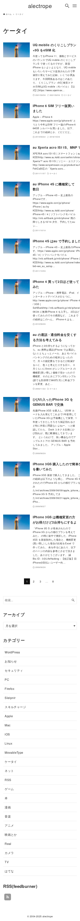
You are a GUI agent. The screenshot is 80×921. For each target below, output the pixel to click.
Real (8, 844)
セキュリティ (14, 670)
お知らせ (11, 661)
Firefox (9, 689)
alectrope (40, 6)
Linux (8, 743)
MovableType (14, 752)
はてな (9, 871)
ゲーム (9, 789)
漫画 (8, 807)
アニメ (9, 825)
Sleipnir (10, 698)
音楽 (8, 816)
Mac (7, 725)
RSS (8, 780)
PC (7, 679)
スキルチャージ (15, 707)
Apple (9, 716)
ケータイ (11, 761)
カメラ (9, 853)
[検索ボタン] (67, 5)
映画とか (11, 834)
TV (7, 862)
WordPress (12, 652)
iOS (7, 734)
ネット (9, 771)
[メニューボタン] (74, 5)
